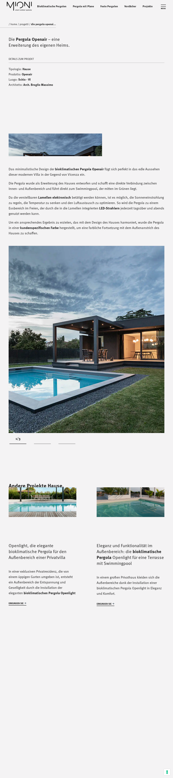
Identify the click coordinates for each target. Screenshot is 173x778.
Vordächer (130, 6)
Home (13, 24)
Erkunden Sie (16, 603)
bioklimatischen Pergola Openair (79, 168)
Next (154, 339)
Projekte (148, 6)
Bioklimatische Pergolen (51, 6)
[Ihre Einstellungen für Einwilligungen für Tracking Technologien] (167, 772)
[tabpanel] (86, 339)
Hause (26, 69)
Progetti (24, 24)
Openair (27, 74)
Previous (18, 339)
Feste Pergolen (109, 6)
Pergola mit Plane (83, 6)
